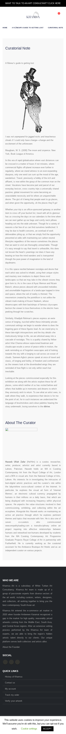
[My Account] (51, 15)
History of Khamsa (13, 676)
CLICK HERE (54, 3)
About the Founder (11, 647)
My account (10, 689)
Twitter (11, 662)
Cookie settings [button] (29, 728)
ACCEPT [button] (47, 729)
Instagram (17, 662)
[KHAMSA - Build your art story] (33, 14)
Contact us (10, 682)
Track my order (12, 695)
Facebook (5, 662)
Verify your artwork (13, 701)
